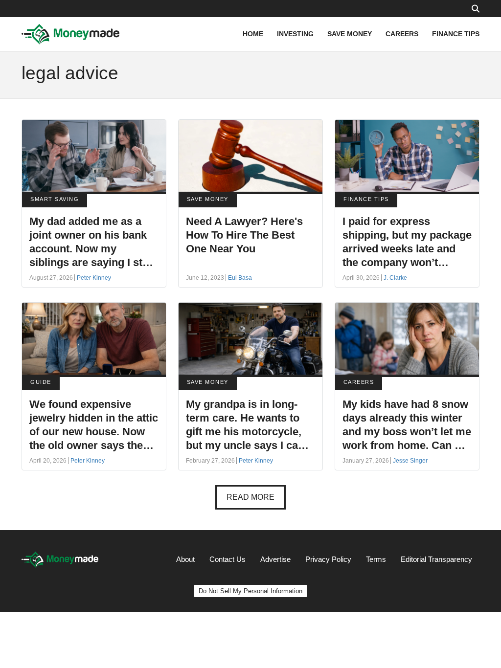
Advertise (275, 559)
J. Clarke (395, 277)
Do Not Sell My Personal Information (250, 591)
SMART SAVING (54, 199)
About (185, 559)
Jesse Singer (410, 460)
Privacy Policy (328, 559)
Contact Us (227, 559)
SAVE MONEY (349, 34)
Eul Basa (240, 277)
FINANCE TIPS (455, 34)
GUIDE (40, 382)
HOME (253, 34)
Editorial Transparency (436, 559)
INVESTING (295, 34)
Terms (376, 559)
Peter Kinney (94, 277)
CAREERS (402, 34)
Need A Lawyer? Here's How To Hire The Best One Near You (244, 235)
